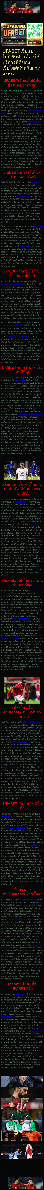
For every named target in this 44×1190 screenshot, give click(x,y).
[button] (22, 17)
